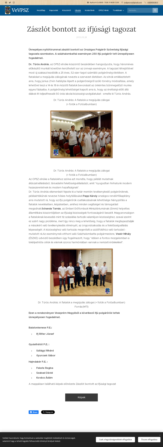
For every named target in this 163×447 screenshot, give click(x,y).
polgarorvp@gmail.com (133, 2)
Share (35, 412)
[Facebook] (6, 2)
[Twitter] (9, 2)
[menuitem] (41, 10)
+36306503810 (152, 2)
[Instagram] (13, 2)
